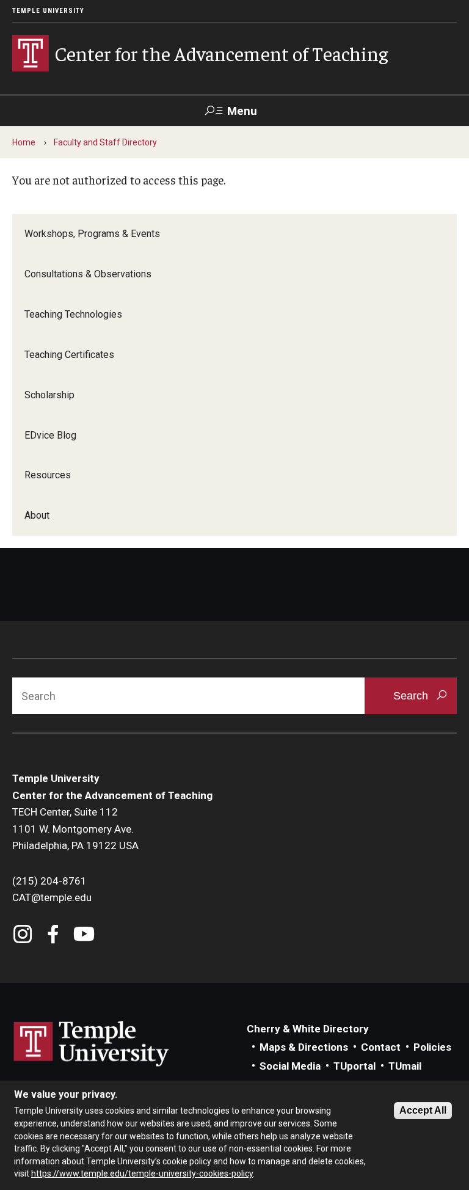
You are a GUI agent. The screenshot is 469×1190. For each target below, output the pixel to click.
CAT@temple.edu (52, 897)
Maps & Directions (304, 1047)
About (36, 515)
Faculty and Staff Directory (105, 142)
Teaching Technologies (73, 314)
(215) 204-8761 (49, 881)
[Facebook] (53, 935)
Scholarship (49, 395)
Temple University (48, 11)
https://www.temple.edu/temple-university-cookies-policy (142, 1173)
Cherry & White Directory (308, 1029)
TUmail (404, 1066)
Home (23, 142)
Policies (432, 1047)
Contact (381, 1047)
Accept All (422, 1110)
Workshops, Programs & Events (92, 233)
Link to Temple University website (91, 1044)
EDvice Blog (50, 435)
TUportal (354, 1066)
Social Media (290, 1066)
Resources (47, 475)
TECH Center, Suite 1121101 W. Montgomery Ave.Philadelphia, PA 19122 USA (75, 829)
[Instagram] (23, 935)
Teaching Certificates (69, 354)
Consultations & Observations (87, 274)
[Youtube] (84, 935)
